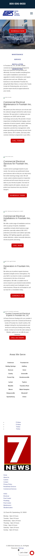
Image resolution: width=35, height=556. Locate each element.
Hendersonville (24, 377)
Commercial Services (9, 489)
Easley (10, 373)
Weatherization (8, 507)
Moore (11, 389)
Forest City (10, 377)
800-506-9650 (17, 3)
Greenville (24, 373)
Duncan (10, 370)
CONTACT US (17, 296)
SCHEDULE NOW (17, 31)
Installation (17, 64)
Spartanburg (11, 396)
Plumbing (6, 500)
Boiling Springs (11, 366)
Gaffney (24, 366)
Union (24, 396)
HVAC (5, 493)
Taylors (24, 382)
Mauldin (10, 386)
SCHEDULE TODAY (17, 195)
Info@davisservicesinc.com (11, 533)
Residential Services (9, 486)
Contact (5, 482)
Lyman (10, 382)
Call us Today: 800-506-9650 (12, 536)
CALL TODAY (17, 141)
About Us (6, 477)
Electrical (6, 496)
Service (17, 59)
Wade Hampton (24, 389)
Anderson (10, 362)
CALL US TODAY (17, 338)
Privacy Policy (7, 484)
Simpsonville (10, 393)
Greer (24, 370)
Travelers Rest (24, 386)
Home (5, 475)
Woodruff (24, 393)
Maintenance (17, 54)
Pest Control (7, 498)
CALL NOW (17, 245)
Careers (5, 479)
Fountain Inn (24, 362)
